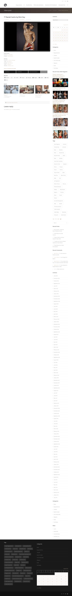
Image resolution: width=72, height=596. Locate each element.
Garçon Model (56, 172)
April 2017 (55, 400)
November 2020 (57, 298)
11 (53, 35)
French (55, 169)
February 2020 (56, 319)
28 (60, 40)
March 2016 (56, 428)
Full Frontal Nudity (57, 60)
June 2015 (55, 451)
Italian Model (63, 175)
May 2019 (55, 342)
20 (58, 37)
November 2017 (57, 382)
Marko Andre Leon (60, 269)
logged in (10, 109)
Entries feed (56, 531)
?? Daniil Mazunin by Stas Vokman (59, 88)
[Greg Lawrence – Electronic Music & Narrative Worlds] (60, 82)
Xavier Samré (8, 584)
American (64, 144)
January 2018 (56, 377)
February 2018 (56, 375)
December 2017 (57, 380)
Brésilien (60, 158)
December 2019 (57, 324)
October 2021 (56, 280)
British (64, 155)
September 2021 (57, 283)
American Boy (56, 147)
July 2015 (55, 449)
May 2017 (55, 398)
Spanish (60, 203)
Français (61, 166)
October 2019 (56, 329)
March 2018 (56, 372)
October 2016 (56, 413)
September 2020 (57, 301)
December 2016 (57, 408)
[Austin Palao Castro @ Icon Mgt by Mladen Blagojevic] (42, 89)
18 (53, 37)
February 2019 (56, 349)
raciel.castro (10, 54)
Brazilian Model (57, 155)
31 (65, 584)
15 (62, 35)
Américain (64, 147)
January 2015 (56, 464)
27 (58, 40)
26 (55, 40)
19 (43, 581)
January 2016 (56, 433)
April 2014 (55, 487)
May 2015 (55, 454)
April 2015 (55, 456)
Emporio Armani (57, 164)
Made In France (57, 183)
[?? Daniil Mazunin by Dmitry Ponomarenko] (60, 134)
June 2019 (55, 339)
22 (62, 37)
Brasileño (61, 149)
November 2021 (57, 278)
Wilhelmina (64, 212)
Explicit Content (40, 555)
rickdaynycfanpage (11, 60)
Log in (55, 528)
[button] (24, 47)
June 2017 (55, 395)
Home (50, 10)
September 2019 (57, 331)
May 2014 (55, 484)
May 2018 (55, 367)
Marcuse (64, 183)
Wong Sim (26, 581)
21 (60, 37)
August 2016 (56, 418)
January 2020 (56, 321)
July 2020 (55, 306)
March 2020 (56, 316)
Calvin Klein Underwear (58, 161)
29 (62, 40)
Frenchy (61, 169)
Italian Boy (56, 175)
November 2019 (57, 326)
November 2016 (57, 410)
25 (53, 40)
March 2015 (56, 459)
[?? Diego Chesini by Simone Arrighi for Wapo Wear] (60, 108)
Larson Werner (56, 257)
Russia (60, 195)
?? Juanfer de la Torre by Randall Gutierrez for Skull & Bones (60, 115)
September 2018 (57, 357)
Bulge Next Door (57, 52)
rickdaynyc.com (10, 65)
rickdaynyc (9, 64)
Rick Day (15, 102)
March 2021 (56, 288)
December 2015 (57, 436)
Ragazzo (55, 192)
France (55, 166)
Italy (60, 178)
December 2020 (57, 296)
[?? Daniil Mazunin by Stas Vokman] (60, 94)
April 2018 (55, 370)
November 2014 (57, 469)
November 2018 (57, 352)
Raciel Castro (11, 102)
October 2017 (56, 385)
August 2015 (56, 446)
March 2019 (56, 347)
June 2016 (55, 423)
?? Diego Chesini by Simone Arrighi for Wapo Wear (59, 101)
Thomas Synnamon (57, 206)
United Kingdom (57, 209)
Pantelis (55, 189)
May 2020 (55, 311)
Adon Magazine (57, 144)
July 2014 (55, 479)
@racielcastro (10, 56)
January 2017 (56, 405)
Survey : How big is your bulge (10, 68)
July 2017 (55, 393)
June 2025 (56, 275)
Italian (64, 172)
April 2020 (56, 314)
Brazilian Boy (61, 152)
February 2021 (56, 291)
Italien (55, 178)
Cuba (8, 102)
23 (64, 37)
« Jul (53, 44)
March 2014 (56, 489)
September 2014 (57, 474)
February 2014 (56, 492)
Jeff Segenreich (9, 567)
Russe (55, 195)
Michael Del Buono (57, 186)
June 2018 (55, 365)
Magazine (55, 63)
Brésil (55, 158)
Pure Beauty (22, 19)
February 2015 (56, 461)
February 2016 (56, 431)
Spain (55, 203)
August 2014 (56, 477)
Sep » (56, 44)
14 (60, 35)
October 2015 (56, 441)
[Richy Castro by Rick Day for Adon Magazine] (11, 89)
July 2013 (55, 497)
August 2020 (56, 303)
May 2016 (55, 426)
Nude (55, 65)
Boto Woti (56, 253)
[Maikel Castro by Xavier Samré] (27, 89)
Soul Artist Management (58, 200)
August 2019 (56, 334)
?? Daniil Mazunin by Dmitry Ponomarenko (59, 128)
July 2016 (55, 421)
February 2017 (56, 403)
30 (64, 40)
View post (55, 10)
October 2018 (56, 354)
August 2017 (56, 390)
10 (66, 32)
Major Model (56, 261)
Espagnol (65, 164)
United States (56, 212)
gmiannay (7, 19)
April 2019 (55, 344)
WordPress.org (56, 536)
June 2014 (55, 482)
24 (66, 37)
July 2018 (55, 362)
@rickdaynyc (9, 61)
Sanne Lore (56, 265)
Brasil (55, 149)
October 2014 (56, 472)
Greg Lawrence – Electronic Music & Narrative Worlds (58, 76)
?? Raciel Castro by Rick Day (14, 17)
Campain (55, 55)
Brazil (55, 152)
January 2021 (56, 293)
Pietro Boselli (62, 189)
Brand (55, 50)
